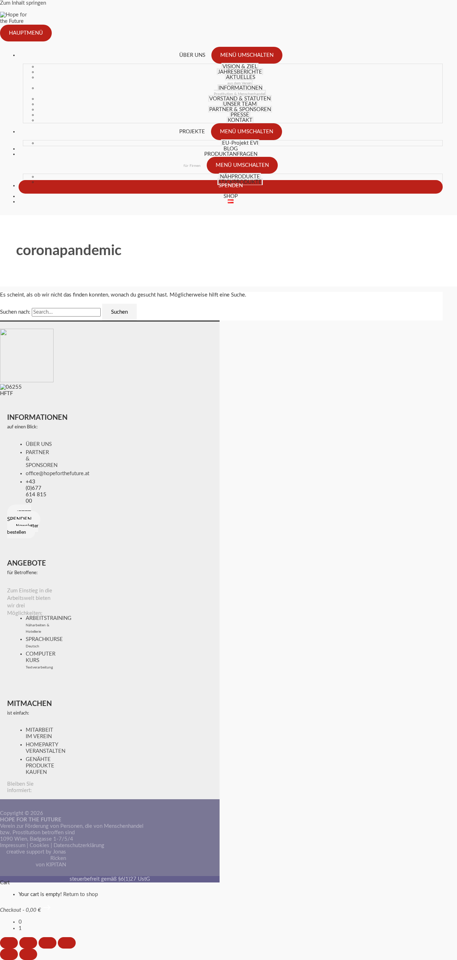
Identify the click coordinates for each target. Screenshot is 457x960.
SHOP (231, 196)
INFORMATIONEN (239, 90)
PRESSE (240, 115)
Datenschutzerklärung (79, 845)
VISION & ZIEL (239, 66)
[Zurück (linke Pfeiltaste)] (9, 954)
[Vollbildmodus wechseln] (28, 943)
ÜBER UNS (192, 55)
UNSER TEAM (240, 104)
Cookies (39, 845)
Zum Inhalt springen (23, 3)
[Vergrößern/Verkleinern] (9, 943)
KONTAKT (240, 120)
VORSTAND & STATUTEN (240, 98)
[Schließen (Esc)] (67, 943)
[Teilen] (47, 943)
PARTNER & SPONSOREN (240, 109)
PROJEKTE (192, 131)
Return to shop (80, 894)
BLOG (231, 148)
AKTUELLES (240, 80)
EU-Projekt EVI (240, 143)
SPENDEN (231, 185)
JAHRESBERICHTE (240, 72)
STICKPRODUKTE (240, 182)
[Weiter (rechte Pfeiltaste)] (28, 954)
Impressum (12, 845)
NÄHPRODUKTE (240, 176)
